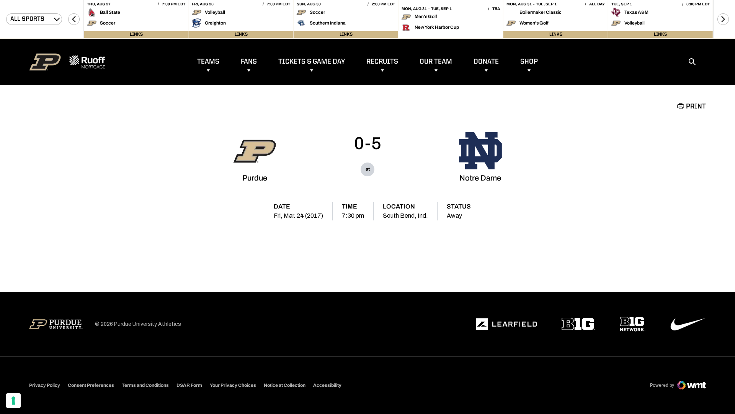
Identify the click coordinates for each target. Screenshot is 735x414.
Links (136, 34)
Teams (208, 61)
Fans (249, 61)
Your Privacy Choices (233, 385)
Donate (486, 61)
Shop (529, 61)
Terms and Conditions (145, 385)
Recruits (382, 61)
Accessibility (327, 385)
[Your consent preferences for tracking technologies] (13, 400)
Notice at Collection (284, 385)
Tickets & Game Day (311, 61)
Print (696, 106)
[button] (74, 19)
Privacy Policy (44, 385)
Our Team (436, 61)
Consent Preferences (91, 385)
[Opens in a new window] (506, 324)
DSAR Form (189, 385)
